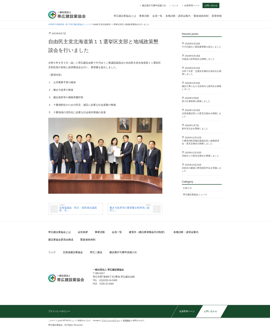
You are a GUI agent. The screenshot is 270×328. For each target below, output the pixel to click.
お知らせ (187, 188)
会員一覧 (117, 232)
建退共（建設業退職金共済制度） (147, 232)
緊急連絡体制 (87, 239)
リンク (52, 252)
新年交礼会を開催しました (195, 128)
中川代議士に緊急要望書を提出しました (201, 46)
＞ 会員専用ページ (190, 5)
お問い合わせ (211, 5)
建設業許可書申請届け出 (123, 252)
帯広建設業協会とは (59, 232)
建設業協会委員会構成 (60, 239)
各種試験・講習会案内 (185, 232)
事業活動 (100, 232)
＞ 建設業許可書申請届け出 (152, 5)
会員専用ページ (187, 311)
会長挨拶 (83, 232)
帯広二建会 (96, 252)
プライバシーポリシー (59, 311)
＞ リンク (173, 5)
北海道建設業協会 (73, 252)
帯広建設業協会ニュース (195, 194)
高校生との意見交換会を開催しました (200, 155)
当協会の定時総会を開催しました (198, 59)
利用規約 (126, 320)
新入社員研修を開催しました (196, 101)
